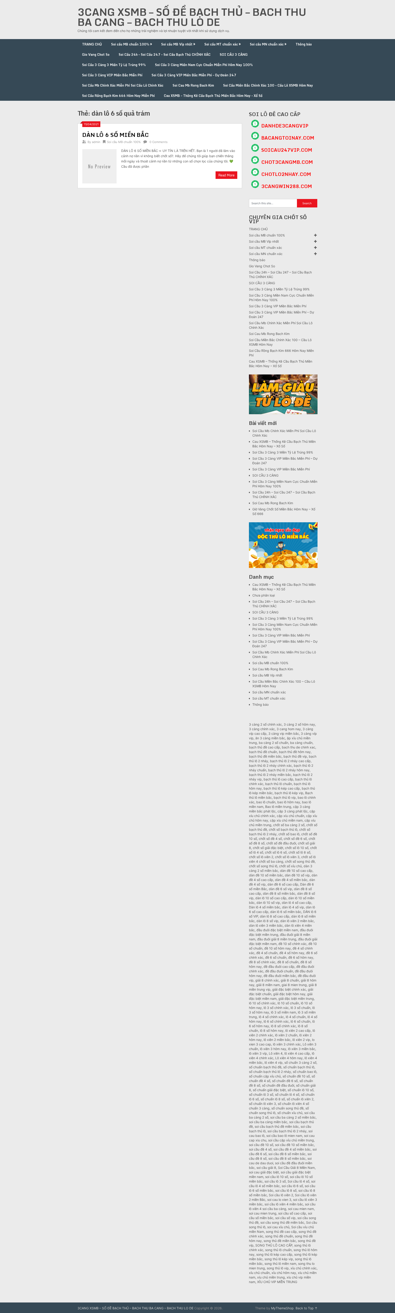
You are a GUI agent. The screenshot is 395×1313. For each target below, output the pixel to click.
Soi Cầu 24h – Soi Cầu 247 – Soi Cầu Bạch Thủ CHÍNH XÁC (165, 54)
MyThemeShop (282, 1308)
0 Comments (158, 142)
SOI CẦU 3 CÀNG (234, 54)
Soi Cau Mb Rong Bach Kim (193, 85)
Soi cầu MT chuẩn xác (221, 44)
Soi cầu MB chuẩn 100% (130, 44)
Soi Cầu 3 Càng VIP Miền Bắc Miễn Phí (112, 75)
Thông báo (304, 44)
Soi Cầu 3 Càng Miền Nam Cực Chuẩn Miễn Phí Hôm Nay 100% (204, 64)
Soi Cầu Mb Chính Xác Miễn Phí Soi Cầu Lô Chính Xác (122, 85)
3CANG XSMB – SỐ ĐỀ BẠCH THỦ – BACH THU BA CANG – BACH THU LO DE (191, 17)
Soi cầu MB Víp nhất (176, 44)
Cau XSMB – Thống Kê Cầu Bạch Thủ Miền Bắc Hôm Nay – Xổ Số (213, 95)
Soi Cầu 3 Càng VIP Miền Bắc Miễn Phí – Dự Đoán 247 (194, 75)
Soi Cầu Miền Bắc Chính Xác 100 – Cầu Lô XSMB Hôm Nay (268, 85)
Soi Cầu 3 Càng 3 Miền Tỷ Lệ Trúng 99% (114, 64)
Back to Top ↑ (307, 1308)
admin (96, 142)
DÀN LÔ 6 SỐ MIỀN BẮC (115, 134)
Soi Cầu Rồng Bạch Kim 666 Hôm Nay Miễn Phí (118, 95)
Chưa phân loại (263, 595)
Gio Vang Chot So (95, 54)
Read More (226, 175)
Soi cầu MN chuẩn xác (267, 44)
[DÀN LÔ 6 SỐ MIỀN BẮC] (99, 165)
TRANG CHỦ (92, 44)
